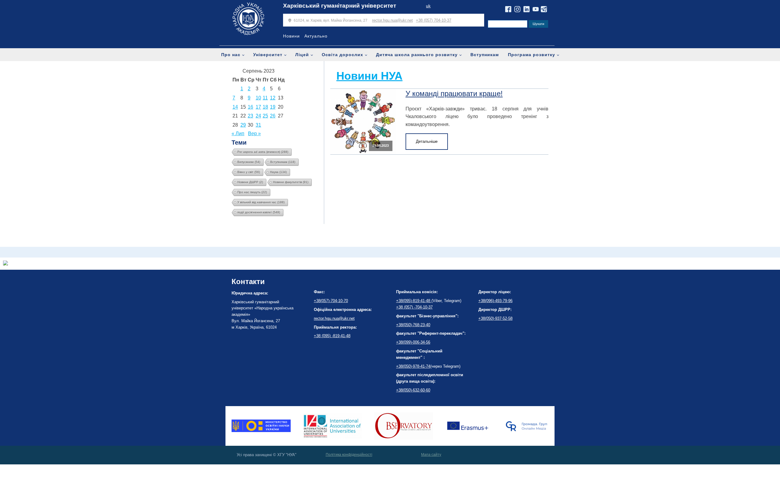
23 (250, 115)
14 (235, 107)
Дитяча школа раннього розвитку (417, 54)
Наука (278, 172)
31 (258, 125)
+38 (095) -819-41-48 (332, 335)
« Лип (238, 133)
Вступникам (484, 54)
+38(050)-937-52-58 (495, 318)
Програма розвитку (531, 54)
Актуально (316, 36)
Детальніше (427, 141)
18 (265, 107)
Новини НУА (369, 76)
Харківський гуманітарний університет (339, 5)
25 (265, 115)
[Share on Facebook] (5, 263)
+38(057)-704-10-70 (331, 300)
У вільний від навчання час (261, 202)
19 (272, 107)
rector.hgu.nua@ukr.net (392, 20)
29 (243, 125)
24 (258, 115)
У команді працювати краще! (454, 93)
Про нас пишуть (252, 192)
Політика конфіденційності (349, 454)
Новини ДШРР (250, 182)
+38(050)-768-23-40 (413, 325)
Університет (267, 54)
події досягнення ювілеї (258, 212)
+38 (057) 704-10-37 (433, 20)
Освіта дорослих (342, 54)
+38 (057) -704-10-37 (414, 307)
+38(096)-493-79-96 (495, 300)
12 (272, 97)
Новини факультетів (290, 182)
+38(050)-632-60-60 (413, 390)
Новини (291, 36)
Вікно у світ (248, 172)
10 (258, 97)
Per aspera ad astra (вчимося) (262, 151)
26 (272, 115)
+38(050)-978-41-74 (413, 366)
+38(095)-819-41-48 (413, 300)
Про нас (230, 54)
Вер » (254, 133)
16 (250, 107)
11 (265, 97)
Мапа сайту (431, 454)
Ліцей (302, 54)
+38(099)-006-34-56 (413, 342)
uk (428, 6)
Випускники (248, 162)
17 (258, 107)
